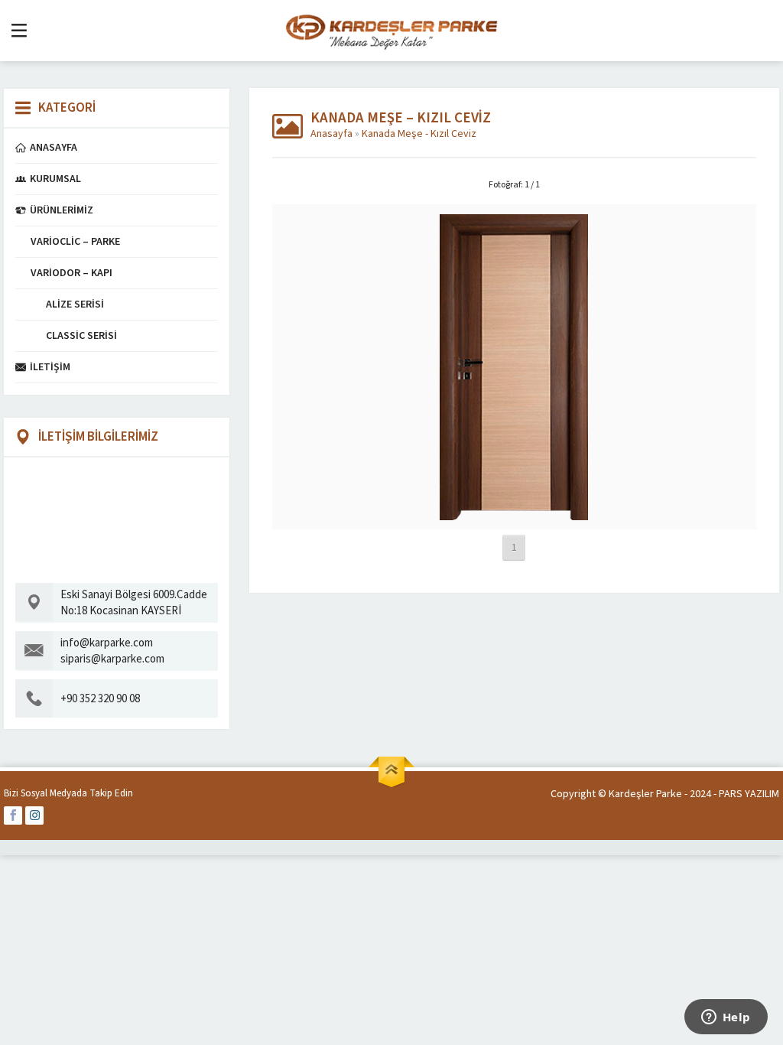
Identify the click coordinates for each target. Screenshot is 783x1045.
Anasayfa (331, 134)
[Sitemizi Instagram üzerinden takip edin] (34, 815)
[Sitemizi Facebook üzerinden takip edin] (13, 815)
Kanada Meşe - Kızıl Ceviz (419, 134)
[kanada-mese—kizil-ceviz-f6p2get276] (514, 512)
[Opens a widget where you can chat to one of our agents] (726, 1018)
